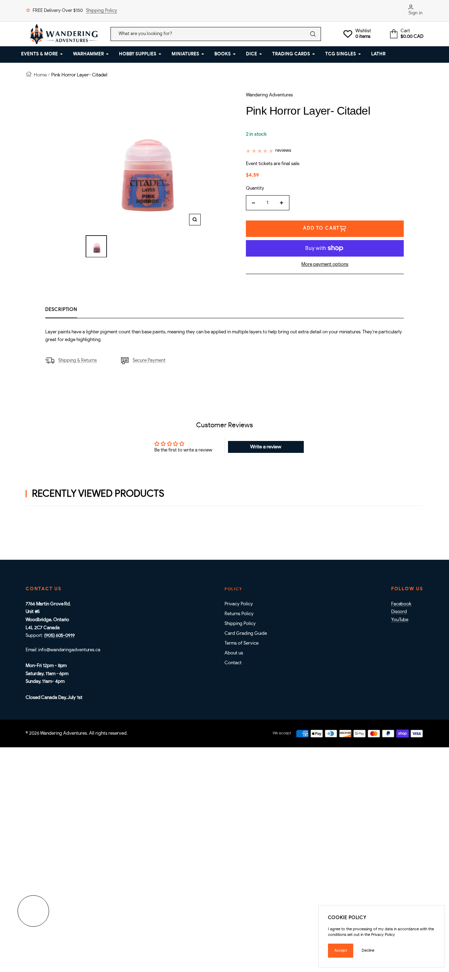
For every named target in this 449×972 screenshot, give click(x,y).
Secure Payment (149, 360)
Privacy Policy (238, 604)
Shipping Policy (101, 10)
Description (61, 309)
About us (233, 653)
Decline (368, 950)
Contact (233, 663)
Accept (340, 950)
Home (40, 74)
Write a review (265, 446)
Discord (399, 612)
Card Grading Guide (245, 633)
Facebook (401, 604)
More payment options (324, 264)
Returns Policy (239, 614)
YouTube (399, 620)
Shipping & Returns (77, 360)
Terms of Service (241, 643)
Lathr (378, 54)
